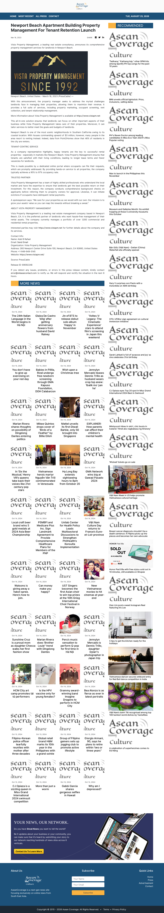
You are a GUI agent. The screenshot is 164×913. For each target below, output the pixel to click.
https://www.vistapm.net (88, 115)
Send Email (22, 242)
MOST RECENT (26, 16)
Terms (106, 909)
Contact (149, 886)
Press (150, 880)
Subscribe (88, 892)
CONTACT (54, 16)
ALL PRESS (41, 16)
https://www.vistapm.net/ (32, 254)
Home (150, 877)
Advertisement (146, 883)
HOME (13, 16)
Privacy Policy (119, 909)
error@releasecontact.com (24, 273)
